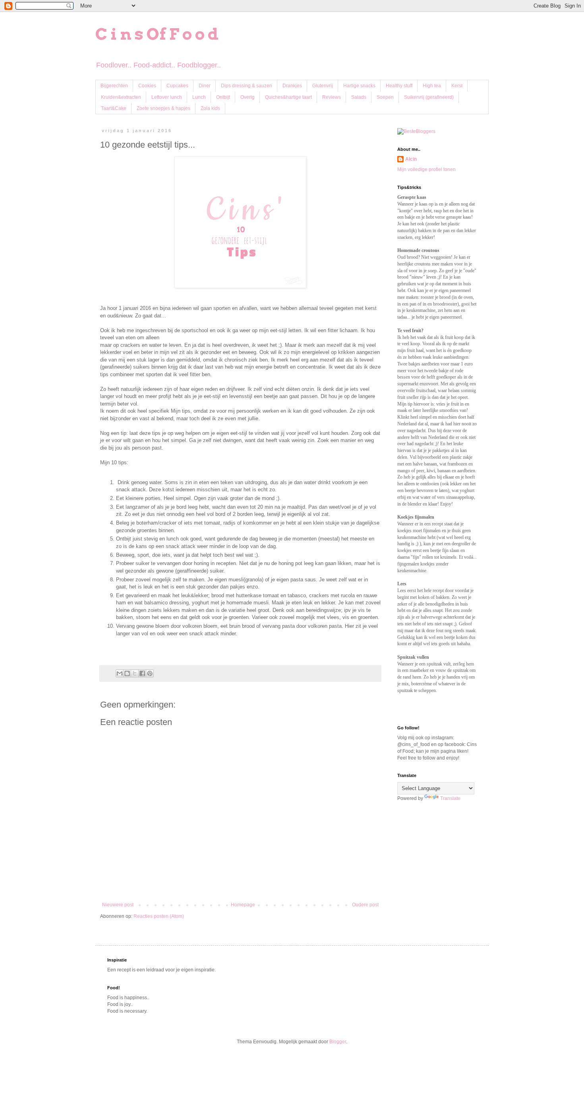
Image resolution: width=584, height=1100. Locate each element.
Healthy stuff (399, 85)
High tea (432, 85)
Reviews (331, 97)
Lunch (199, 97)
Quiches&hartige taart (288, 97)
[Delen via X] (135, 673)
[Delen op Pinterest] (150, 673)
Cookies (147, 85)
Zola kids (210, 108)
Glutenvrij (322, 85)
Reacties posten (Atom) (158, 916)
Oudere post (365, 905)
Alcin (411, 159)
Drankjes (292, 85)
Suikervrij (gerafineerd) (429, 97)
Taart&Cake (113, 108)
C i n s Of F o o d (157, 34)
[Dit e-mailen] (120, 673)
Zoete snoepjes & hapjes (163, 108)
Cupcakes (177, 85)
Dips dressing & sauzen (246, 85)
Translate (450, 798)
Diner (205, 85)
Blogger (337, 1041)
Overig (247, 97)
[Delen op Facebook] (142, 673)
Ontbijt (223, 97)
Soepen (385, 97)
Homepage (243, 905)
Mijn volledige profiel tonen (426, 169)
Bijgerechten (114, 85)
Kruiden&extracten (121, 97)
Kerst (456, 85)
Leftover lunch (166, 97)
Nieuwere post (117, 905)
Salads (358, 97)
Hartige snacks (359, 85)
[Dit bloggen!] (127, 673)
